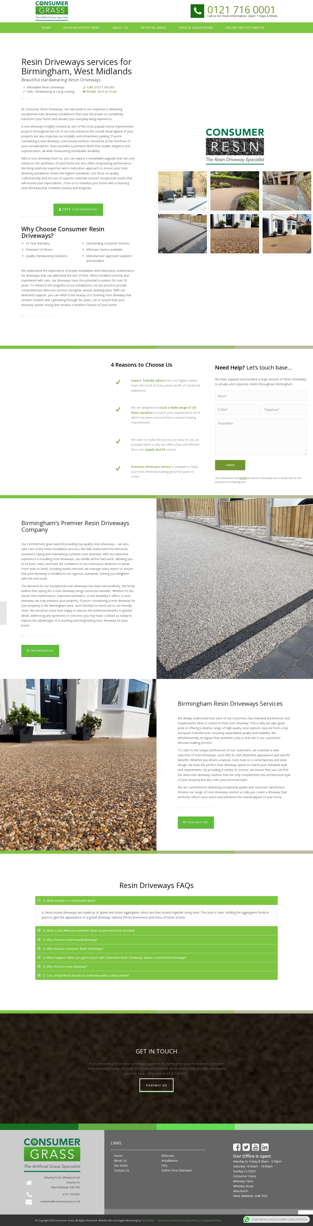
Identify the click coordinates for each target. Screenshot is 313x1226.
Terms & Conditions (168, 1220)
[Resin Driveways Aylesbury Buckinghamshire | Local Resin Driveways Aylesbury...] (3, 613)
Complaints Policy (211, 1220)
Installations (169, 1160)
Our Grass (121, 1165)
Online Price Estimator (176, 1170)
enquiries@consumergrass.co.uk (60, 1201)
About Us (120, 1160)
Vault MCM (147, 1220)
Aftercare (167, 1156)
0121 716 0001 (241, 9)
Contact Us (121, 1170)
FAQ (164, 1165)
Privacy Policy (191, 1220)
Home (118, 1156)
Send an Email (106, 91)
